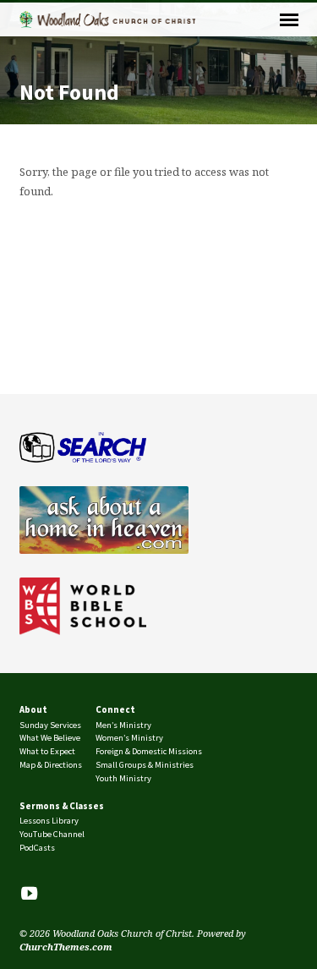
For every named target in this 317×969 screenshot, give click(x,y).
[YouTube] (29, 892)
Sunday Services (50, 725)
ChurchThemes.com (65, 946)
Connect (115, 709)
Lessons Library (49, 820)
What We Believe (49, 737)
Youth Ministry (123, 778)
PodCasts (37, 847)
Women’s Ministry (129, 737)
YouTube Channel (52, 834)
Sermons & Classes (61, 806)
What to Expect (47, 751)
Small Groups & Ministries (145, 764)
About (33, 709)
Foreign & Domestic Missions (149, 751)
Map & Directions (50, 764)
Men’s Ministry (123, 725)
